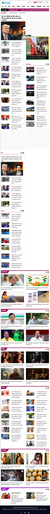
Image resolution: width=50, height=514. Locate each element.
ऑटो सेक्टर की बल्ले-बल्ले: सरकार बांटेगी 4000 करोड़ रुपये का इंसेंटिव (42, 124)
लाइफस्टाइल (4, 271)
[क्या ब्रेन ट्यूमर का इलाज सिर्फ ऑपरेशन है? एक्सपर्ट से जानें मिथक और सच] (30, 422)
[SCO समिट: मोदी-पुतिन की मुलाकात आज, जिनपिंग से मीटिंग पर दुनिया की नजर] (5, 68)
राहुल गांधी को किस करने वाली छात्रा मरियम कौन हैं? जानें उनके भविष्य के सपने (11, 343)
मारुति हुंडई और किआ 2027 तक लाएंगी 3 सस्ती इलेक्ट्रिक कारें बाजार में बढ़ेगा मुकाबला (42, 79)
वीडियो (33, 6)
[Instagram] (45, 2)
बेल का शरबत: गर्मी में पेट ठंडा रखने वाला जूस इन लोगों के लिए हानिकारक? (37, 483)
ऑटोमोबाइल (38, 6)
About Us (5, 509)
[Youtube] (40, 2)
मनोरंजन (23, 6)
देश (6, 6)
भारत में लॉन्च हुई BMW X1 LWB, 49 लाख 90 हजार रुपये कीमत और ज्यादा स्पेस (42, 87)
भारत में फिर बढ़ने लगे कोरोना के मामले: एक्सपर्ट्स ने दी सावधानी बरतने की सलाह (42, 402)
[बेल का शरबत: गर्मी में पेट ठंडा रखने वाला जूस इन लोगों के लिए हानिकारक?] (37, 475)
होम (2, 6)
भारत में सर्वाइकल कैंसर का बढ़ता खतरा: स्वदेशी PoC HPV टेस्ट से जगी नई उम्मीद (17, 423)
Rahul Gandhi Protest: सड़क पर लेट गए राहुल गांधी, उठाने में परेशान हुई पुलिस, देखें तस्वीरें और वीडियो (12, 483)
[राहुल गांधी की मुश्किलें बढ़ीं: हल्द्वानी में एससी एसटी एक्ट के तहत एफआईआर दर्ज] (5, 43)
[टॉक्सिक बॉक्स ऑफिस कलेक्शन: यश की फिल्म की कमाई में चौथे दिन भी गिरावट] (37, 357)
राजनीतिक (4, 310)
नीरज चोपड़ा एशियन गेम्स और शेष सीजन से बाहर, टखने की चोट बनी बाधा (16, 241)
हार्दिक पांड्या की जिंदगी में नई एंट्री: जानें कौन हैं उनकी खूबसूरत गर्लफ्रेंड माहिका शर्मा (11, 467)
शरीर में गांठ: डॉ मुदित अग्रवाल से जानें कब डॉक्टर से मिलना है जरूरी (42, 409)
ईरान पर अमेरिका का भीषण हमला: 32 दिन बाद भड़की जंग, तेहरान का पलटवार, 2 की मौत (11, 18)
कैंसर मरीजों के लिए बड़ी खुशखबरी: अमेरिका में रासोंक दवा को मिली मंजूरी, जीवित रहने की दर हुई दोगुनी (17, 394)
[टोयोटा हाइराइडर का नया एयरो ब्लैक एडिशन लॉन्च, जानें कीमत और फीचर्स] (30, 102)
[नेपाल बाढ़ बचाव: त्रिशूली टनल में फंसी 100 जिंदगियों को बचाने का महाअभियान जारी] (5, 51)
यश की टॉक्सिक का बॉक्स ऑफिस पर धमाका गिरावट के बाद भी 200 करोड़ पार (37, 382)
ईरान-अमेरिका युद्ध (13, 13)
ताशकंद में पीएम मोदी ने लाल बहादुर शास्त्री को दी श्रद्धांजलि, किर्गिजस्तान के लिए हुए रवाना (17, 92)
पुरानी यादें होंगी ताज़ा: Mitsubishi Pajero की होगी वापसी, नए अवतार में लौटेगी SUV (42, 71)
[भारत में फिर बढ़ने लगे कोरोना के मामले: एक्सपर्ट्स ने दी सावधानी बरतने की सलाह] (30, 401)
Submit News (43, 509)
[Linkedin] (47, 2)
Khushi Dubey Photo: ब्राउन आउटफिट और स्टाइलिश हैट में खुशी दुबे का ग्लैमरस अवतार (17, 101)
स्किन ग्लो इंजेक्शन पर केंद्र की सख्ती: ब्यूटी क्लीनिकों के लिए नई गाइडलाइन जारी (42, 444)
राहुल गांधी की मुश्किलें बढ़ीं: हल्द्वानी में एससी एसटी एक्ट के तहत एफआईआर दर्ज (17, 44)
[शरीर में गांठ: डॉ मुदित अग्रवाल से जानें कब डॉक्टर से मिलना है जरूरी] (30, 408)
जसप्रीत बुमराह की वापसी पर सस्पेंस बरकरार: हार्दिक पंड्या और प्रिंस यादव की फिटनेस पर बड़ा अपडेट (16, 233)
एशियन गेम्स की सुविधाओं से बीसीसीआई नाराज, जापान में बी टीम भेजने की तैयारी (17, 265)
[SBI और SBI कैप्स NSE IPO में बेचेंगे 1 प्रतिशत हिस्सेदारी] (5, 75)
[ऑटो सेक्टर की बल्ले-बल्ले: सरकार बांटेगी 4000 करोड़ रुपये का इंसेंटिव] (30, 124)
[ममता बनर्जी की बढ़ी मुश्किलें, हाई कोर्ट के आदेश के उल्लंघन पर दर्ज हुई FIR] (37, 318)
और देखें (22, 153)
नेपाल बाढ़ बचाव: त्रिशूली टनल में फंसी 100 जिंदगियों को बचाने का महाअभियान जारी (17, 52)
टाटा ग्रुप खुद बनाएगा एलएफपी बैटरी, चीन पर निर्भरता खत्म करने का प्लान (42, 118)
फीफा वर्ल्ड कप (22, 13)
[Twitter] (42, 2)
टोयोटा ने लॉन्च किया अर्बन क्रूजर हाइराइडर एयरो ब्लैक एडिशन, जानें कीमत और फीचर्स (42, 95)
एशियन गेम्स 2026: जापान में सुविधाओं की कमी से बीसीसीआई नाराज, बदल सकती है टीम (17, 257)
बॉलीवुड (3, 349)
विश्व (9, 6)
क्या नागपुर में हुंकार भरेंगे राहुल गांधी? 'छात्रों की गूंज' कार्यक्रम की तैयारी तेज (37, 343)
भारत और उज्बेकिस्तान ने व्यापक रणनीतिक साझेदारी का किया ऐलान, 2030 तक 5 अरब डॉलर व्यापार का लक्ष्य (17, 84)
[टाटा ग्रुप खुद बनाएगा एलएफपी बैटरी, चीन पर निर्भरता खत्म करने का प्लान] (30, 117)
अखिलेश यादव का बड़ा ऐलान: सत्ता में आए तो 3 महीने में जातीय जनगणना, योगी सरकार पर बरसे (17, 119)
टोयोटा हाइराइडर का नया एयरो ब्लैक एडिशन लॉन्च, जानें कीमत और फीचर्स (41, 102)
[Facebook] (38, 2)
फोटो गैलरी (4, 450)
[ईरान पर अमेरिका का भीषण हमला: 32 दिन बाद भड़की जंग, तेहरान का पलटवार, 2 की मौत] (16, 30)
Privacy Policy (31, 509)
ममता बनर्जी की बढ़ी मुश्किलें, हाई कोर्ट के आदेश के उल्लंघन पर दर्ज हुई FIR (37, 327)
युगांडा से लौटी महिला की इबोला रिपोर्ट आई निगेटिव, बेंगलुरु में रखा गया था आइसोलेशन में (16, 438)
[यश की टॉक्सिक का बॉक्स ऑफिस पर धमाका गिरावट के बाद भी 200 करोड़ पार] (37, 374)
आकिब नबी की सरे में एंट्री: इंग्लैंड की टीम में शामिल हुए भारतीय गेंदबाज (17, 127)
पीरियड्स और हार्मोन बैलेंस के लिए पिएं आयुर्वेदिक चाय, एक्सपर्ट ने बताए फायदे (17, 430)
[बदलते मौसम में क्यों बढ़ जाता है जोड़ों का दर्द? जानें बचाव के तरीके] (30, 429)
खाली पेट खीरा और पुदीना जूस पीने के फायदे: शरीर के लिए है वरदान (42, 416)
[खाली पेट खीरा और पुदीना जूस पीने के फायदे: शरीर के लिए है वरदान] (30, 415)
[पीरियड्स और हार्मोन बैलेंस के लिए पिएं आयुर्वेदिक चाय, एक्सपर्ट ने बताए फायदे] (5, 429)
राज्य (28, 6)
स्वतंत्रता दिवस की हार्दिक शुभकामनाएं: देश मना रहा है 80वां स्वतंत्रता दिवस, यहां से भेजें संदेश (37, 288)
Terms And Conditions (21, 509)
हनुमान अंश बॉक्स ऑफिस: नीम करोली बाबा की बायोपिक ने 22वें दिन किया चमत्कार (11, 382)
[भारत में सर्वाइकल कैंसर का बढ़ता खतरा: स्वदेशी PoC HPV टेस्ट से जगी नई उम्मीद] (5, 422)
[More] (46, 6)
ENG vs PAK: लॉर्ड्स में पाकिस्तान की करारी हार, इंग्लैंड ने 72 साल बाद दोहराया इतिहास (28, 10)
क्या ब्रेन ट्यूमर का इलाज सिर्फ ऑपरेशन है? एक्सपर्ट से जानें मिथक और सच (42, 423)
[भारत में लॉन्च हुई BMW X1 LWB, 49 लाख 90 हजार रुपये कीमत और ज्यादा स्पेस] (30, 87)
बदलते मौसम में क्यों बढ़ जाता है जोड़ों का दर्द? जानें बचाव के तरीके (42, 430)
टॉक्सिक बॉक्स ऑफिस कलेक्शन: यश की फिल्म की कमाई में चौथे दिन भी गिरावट (37, 365)
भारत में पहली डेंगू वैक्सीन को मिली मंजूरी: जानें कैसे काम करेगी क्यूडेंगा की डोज (37, 305)
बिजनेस (18, 6)
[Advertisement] (12, 141)
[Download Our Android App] (34, 2)
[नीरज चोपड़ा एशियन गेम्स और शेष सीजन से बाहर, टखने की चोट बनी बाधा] (5, 240)
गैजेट (44, 6)
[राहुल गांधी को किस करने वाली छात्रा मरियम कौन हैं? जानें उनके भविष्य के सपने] (12, 335)
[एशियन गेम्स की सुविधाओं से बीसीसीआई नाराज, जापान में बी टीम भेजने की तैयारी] (5, 265)
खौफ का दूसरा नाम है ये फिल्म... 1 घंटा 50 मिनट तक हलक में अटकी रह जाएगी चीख (37, 467)
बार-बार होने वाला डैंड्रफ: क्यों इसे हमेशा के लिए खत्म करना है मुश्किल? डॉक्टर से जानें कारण (12, 288)
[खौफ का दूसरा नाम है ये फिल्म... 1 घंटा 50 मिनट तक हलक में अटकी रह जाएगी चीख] (37, 458)
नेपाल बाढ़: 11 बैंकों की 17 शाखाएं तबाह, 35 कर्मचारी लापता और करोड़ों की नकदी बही (17, 110)
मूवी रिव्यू (4, 489)
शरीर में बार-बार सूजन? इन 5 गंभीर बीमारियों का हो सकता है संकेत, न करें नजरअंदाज (17, 416)
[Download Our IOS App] (36, 2)
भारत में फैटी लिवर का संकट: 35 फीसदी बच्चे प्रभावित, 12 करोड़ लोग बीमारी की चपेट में (12, 305)
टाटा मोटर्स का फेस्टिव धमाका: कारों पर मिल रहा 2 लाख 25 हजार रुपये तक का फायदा (42, 110)
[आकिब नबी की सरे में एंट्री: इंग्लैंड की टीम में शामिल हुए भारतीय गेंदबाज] (5, 126)
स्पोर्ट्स (13, 6)
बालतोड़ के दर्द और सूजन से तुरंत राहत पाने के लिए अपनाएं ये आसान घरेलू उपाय (17, 409)
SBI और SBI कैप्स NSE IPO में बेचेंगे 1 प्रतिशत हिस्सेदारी (16, 76)
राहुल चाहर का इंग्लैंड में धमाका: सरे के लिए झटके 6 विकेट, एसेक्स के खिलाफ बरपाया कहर (17, 249)
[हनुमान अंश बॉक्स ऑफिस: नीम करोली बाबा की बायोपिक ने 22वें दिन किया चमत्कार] (12, 374)
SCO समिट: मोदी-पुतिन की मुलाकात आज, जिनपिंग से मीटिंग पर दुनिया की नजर (17, 69)
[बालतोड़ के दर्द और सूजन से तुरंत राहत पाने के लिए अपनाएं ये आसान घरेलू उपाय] (5, 408)
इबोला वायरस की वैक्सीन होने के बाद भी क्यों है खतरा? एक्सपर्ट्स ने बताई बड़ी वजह (42, 437)
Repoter (37, 509)
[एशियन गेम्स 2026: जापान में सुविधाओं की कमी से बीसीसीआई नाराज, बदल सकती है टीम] (5, 256)
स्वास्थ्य (3, 387)
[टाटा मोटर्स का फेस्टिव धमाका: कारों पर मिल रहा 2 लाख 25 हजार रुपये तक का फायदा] (30, 108)
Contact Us (11, 509)
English (29, 2)
